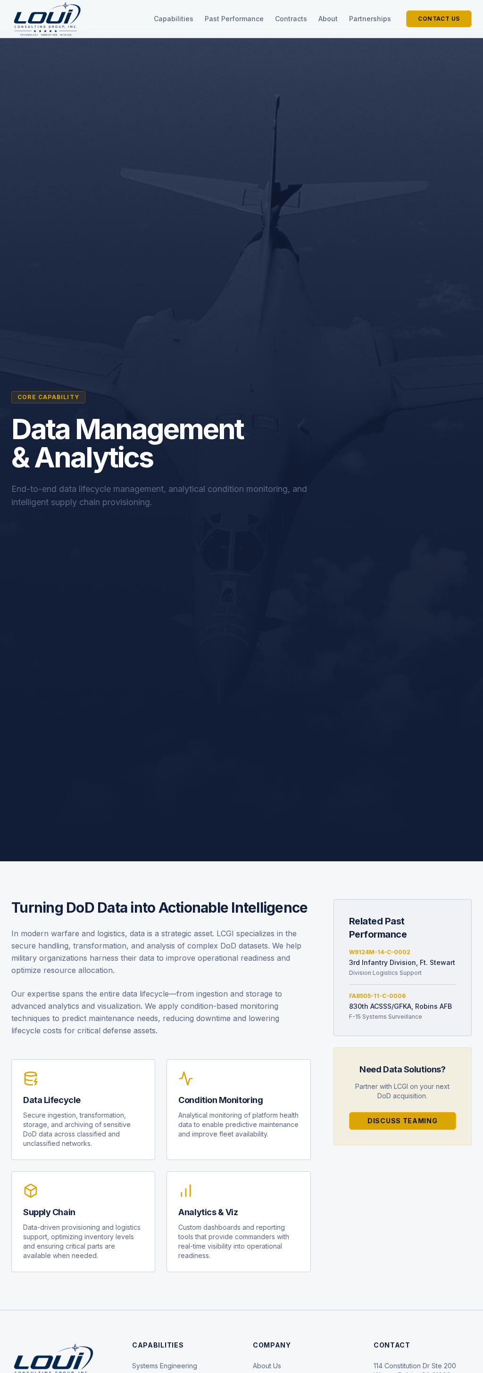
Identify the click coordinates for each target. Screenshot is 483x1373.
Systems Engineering (164, 1366)
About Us (267, 1366)
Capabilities (173, 19)
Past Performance (234, 19)
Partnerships (370, 19)
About (328, 19)
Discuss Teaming (402, 1121)
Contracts (291, 19)
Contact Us (439, 18)
